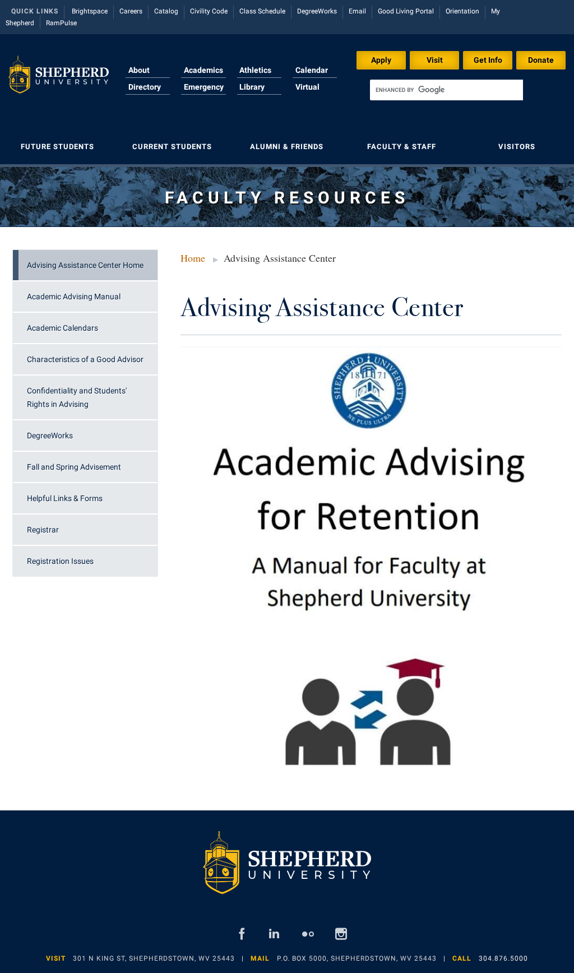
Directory (144, 86)
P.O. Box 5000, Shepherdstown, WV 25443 (357, 958)
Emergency (204, 86)
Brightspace (90, 11)
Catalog (166, 11)
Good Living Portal (406, 11)
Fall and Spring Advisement (74, 466)
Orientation (462, 11)
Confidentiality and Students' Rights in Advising (77, 397)
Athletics (255, 70)
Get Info (488, 59)
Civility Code (209, 11)
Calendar (311, 70)
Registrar (43, 529)
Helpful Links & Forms (65, 498)
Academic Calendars (62, 327)
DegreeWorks (317, 11)
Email (357, 11)
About (139, 70)
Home (192, 258)
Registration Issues (60, 561)
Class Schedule (262, 11)
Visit (435, 59)
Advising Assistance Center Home (85, 265)
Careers (130, 11)
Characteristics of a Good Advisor (85, 359)
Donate (541, 59)
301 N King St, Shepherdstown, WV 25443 (154, 958)
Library (252, 86)
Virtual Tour (307, 93)
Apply (381, 59)
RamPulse (61, 23)
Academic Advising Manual (74, 296)
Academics (203, 70)
